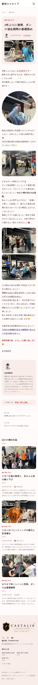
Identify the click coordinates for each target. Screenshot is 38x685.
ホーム (4, 12)
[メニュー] (33, 3)
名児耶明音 (27, 35)
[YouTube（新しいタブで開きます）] (12, 637)
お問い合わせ (10, 679)
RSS (3, 679)
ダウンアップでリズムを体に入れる (16, 424)
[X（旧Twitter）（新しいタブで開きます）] (3, 637)
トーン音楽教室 (30, 675)
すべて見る (7, 663)
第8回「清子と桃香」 (22, 402)
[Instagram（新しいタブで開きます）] (7, 637)
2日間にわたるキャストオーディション (17, 414)
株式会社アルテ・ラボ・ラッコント (13, 675)
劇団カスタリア (10, 4)
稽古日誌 (11, 12)
